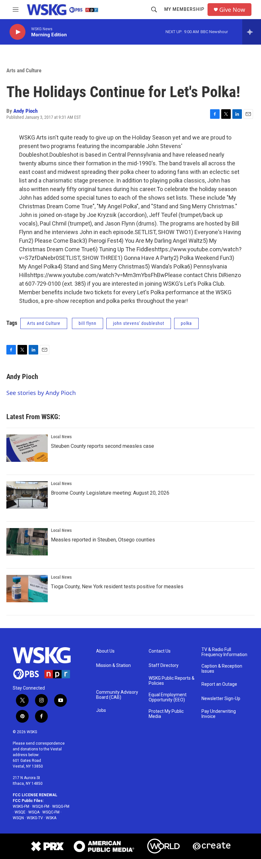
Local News (61, 436)
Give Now (232, 9)
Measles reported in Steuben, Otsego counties (103, 540)
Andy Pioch (25, 111)
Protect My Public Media (166, 714)
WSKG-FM (21, 806)
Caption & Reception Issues (221, 669)
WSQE (20, 812)
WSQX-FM (40, 806)
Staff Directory (164, 665)
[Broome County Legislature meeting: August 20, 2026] (27, 495)
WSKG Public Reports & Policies (171, 681)
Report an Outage (219, 684)
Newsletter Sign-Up (220, 698)
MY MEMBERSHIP (184, 9)
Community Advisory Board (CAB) (117, 695)
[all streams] (251, 32)
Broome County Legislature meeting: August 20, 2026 (110, 493)
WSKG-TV (35, 818)
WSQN (18, 818)
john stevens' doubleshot (138, 323)
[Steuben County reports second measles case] (27, 448)
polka (186, 323)
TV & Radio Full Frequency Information (224, 652)
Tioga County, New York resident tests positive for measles (117, 586)
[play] (17, 32)
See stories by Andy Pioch (41, 393)
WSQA (33, 812)
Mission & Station (113, 665)
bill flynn (87, 323)
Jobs (101, 710)
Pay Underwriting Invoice (218, 714)
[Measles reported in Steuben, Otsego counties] (27, 541)
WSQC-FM (51, 812)
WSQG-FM (60, 806)
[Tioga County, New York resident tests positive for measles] (27, 588)
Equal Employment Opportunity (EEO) (168, 697)
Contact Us (160, 651)
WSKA (51, 818)
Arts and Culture (23, 70)
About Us (105, 651)
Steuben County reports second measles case (102, 446)
